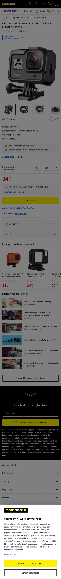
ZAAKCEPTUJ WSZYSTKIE (30, 563)
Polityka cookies (10, 554)
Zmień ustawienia (30, 572)
